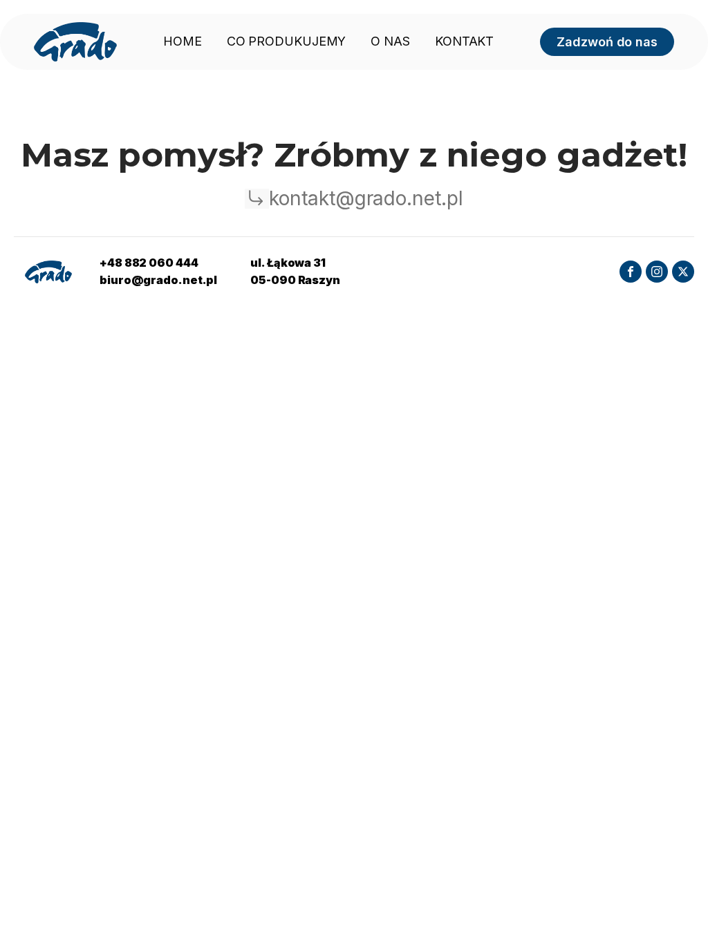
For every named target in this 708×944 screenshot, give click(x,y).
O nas (390, 41)
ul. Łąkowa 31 (288, 263)
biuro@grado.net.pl (158, 280)
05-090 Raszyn (295, 280)
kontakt (464, 41)
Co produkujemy (286, 41)
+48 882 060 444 (149, 263)
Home (182, 41)
